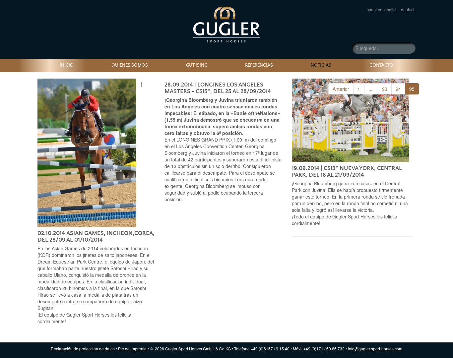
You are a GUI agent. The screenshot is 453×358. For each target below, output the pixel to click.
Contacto (381, 65)
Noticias (226, 24)
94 (398, 89)
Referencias (259, 65)
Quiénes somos (129, 65)
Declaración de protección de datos (83, 348)
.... (371, 89)
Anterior (341, 89)
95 (412, 89)
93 (384, 89)
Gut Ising (196, 65)
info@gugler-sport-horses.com (375, 348)
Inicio (67, 65)
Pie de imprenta (132, 348)
